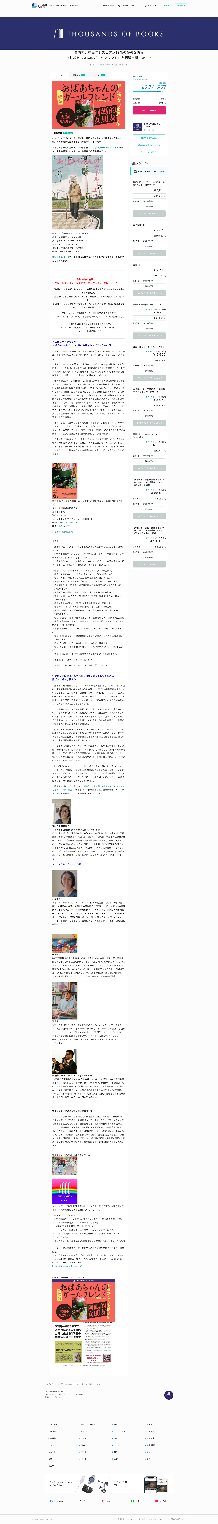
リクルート (131, 1519)
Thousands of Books (101, 64)
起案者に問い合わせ (149, 138)
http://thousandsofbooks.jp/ (67, 1266)
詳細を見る (149, 207)
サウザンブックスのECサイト (104, 147)
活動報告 (78, 75)
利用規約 (142, 1519)
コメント (98, 75)
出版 (115, 64)
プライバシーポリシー (149, 152)
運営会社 (48, 1397)
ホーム (59, 75)
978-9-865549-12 (68, 522)
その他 (124, 64)
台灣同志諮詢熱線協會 (62, 531)
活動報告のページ (60, 257)
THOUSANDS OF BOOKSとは (55, 1394)
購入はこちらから (149, 110)
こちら (98, 331)
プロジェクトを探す (76, 1394)
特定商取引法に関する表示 (149, 145)
